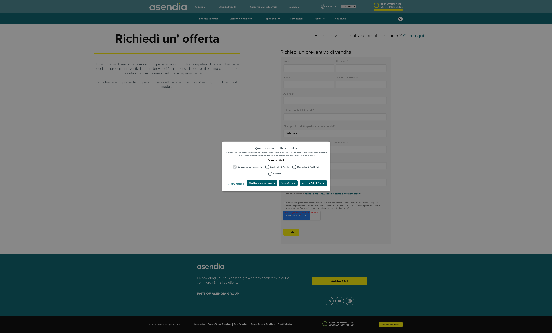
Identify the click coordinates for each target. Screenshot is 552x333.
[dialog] (276, 166)
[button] (235, 183)
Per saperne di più (276, 160)
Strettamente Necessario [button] (262, 182)
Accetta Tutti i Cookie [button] (313, 183)
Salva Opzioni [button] (288, 183)
